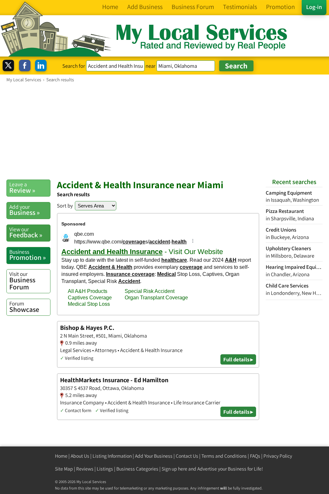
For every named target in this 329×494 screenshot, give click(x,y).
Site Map (64, 469)
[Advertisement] (164, 131)
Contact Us (187, 456)
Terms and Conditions (224, 456)
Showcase (24, 307)
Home (61, 456)
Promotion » (27, 255)
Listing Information (112, 456)
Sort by (65, 205)
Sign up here (174, 469)
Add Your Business (154, 456)
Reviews (84, 469)
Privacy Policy (277, 456)
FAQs (255, 456)
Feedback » (25, 232)
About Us (80, 456)
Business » (24, 210)
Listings (105, 469)
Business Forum (22, 280)
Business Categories (137, 469)
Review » (22, 188)
